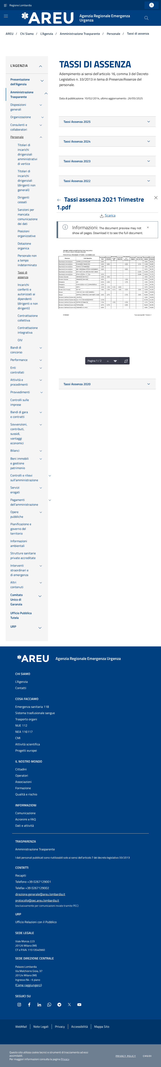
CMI (17, 738)
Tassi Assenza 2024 (77, 141)
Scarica (109, 215)
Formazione (23, 788)
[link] (152, 5)
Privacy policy (126, 1056)
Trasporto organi (26, 719)
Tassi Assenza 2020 (77, 384)
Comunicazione (25, 813)
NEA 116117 (24, 731)
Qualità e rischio (26, 794)
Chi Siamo (27, 33)
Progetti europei (26, 750)
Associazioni (23, 781)
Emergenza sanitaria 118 (32, 706)
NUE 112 (21, 725)
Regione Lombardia (20, 5)
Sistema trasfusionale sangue (35, 713)
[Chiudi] (148, 227)
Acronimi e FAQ (25, 819)
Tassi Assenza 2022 (77, 181)
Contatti (20, 688)
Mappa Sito (101, 1026)
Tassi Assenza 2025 (77, 121)
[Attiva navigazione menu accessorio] (5, 5)
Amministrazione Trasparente (80, 33)
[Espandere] (125, 360)
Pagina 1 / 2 (95, 361)
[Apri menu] (6, 16)
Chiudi (147, 1056)
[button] (146, 18)
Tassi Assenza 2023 (77, 161)
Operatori (21, 775)
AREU (10, 33)
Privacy (65, 1059)
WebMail (21, 1026)
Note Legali (40, 1026)
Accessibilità (79, 1026)
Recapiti (20, 875)
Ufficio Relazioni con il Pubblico (36, 922)
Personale (114, 33)
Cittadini (21, 769)
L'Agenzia (47, 33)
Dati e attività (24, 825)
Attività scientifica (27, 744)
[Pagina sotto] (114, 360)
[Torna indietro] (60, 199)
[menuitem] (20, 81)
